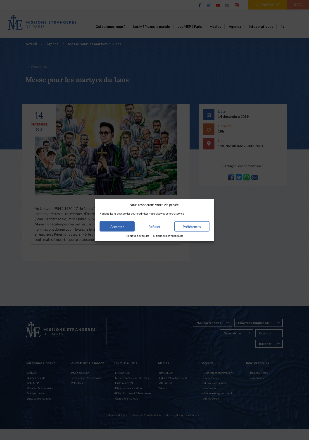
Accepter (117, 227)
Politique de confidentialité (167, 235)
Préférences (192, 227)
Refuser (154, 227)
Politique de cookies (137, 235)
